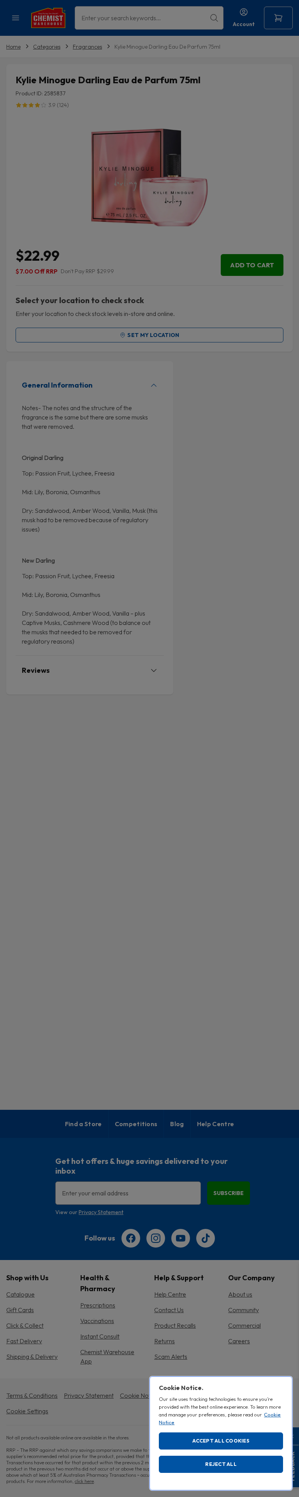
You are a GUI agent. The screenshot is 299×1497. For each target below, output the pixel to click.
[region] (221, 1433)
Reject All (221, 1464)
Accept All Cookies (221, 1440)
